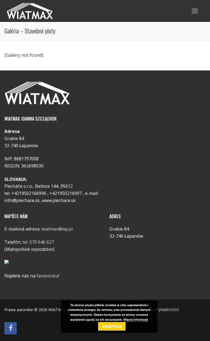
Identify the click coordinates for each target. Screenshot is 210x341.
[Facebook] (10, 328)
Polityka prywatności (157, 309)
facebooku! (47, 276)
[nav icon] (194, 11)
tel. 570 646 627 (38, 242)
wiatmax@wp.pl (57, 229)
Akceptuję (112, 326)
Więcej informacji (135, 319)
